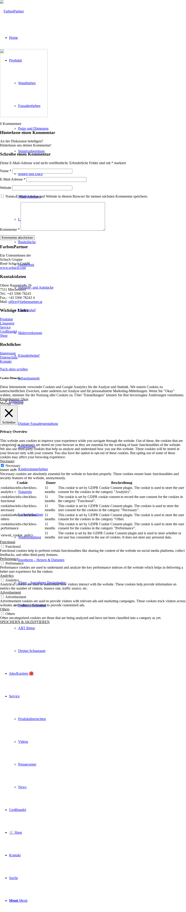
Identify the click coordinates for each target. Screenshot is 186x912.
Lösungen (7, 323)
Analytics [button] (7, 575)
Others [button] (5, 609)
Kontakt (6, 361)
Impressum (8, 353)
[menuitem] (102, 628)
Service (5, 327)
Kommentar (10, 229)
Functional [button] (7, 542)
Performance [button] (9, 559)
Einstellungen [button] (10, 399)
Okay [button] (25, 399)
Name (5, 171)
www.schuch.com (13, 268)
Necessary (12, 466)
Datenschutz (9, 357)
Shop (3, 335)
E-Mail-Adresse (12, 179)
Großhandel (8, 331)
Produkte (6, 319)
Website (5, 188)
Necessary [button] (7, 461)
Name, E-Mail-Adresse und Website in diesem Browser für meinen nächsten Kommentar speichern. (76, 196)
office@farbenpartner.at (25, 302)
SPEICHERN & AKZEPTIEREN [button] (25, 622)
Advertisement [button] (10, 592)
